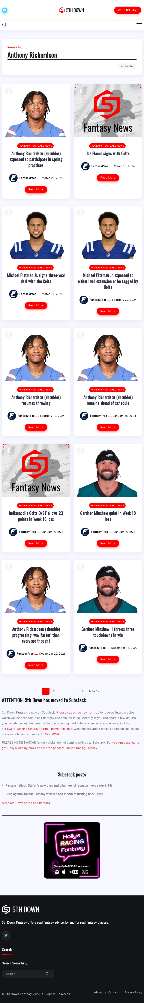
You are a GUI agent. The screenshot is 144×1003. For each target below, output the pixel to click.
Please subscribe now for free (77, 712)
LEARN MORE (50, 734)
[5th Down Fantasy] (71, 10)
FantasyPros (28, 177)
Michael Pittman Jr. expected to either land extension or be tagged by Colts (108, 281)
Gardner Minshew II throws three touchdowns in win (108, 632)
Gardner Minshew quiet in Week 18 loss (108, 516)
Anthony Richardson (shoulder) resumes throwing (36, 400)
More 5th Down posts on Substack (26, 803)
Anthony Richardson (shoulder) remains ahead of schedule (108, 400)
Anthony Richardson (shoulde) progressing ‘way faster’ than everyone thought (36, 635)
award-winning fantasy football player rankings (39, 729)
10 (81, 691)
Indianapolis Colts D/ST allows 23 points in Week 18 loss (36, 516)
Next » (94, 691)
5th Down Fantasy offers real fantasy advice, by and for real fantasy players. (55, 922)
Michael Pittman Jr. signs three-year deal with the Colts (36, 278)
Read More (36, 189)
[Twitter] (5, 10)
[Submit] (47, 974)
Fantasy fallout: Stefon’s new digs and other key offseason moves (52, 785)
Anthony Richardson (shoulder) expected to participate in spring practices (36, 159)
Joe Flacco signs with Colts (108, 153)
